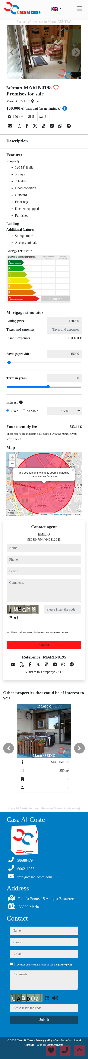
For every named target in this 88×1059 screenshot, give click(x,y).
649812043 (53, 539)
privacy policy (61, 632)
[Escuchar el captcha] (16, 618)
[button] (8, 748)
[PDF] (19, 126)
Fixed (14, 411)
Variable (32, 411)
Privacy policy (44, 1040)
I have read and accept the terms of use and (39, 632)
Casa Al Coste (25, 1040)
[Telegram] (69, 126)
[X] (35, 126)
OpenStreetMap (59, 514)
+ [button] (12, 457)
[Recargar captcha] (10, 618)
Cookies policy (63, 1040)
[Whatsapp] (60, 126)
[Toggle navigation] (79, 9)
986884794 (35, 539)
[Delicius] (44, 126)
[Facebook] (27, 126)
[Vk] (52, 126)
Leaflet (43, 514)
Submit (44, 645)
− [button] (12, 464)
